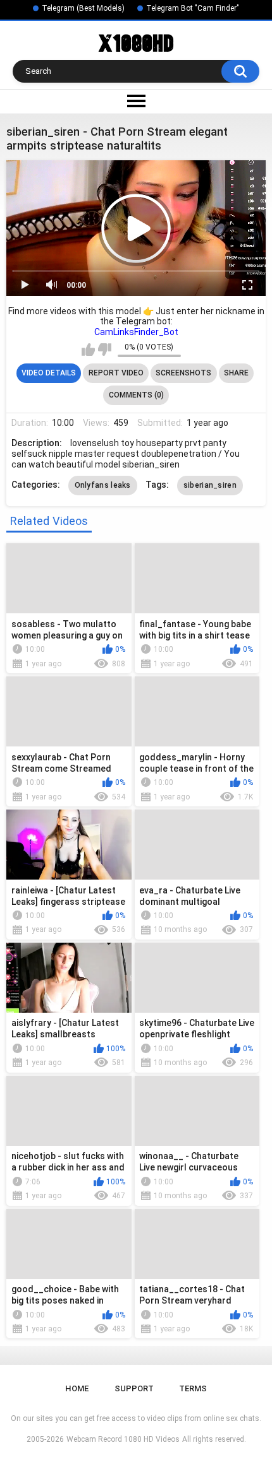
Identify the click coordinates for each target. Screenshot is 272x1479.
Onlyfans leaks (103, 485)
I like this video (88, 349)
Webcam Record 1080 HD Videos (123, 1439)
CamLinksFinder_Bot (136, 332)
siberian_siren (210, 485)
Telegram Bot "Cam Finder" (192, 8)
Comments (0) (136, 395)
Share (236, 372)
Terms (193, 1388)
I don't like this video (104, 349)
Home (77, 1388)
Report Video (116, 372)
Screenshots (183, 372)
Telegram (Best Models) (83, 8)
